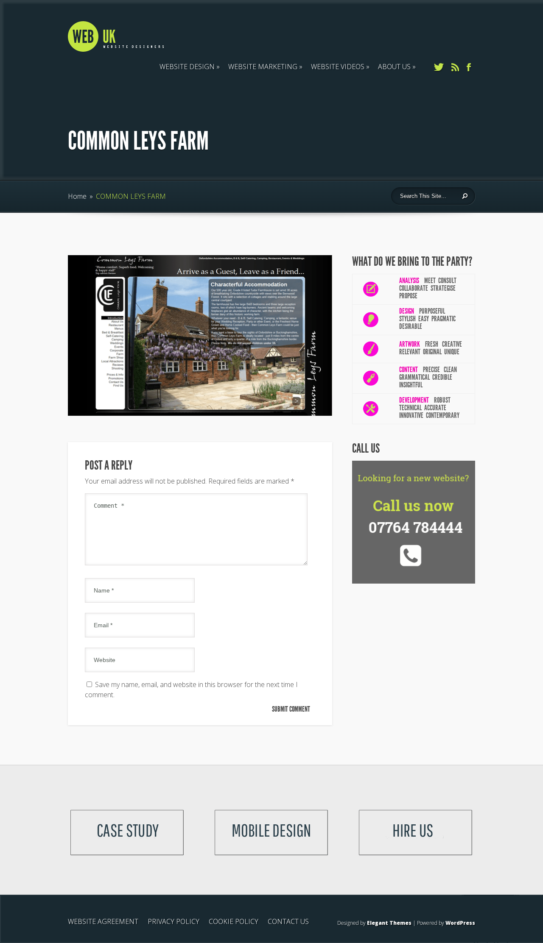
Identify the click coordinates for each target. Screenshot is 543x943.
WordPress (460, 922)
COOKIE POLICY (233, 921)
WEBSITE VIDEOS (337, 66)
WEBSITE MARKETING (262, 66)
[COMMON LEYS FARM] (200, 413)
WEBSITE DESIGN (187, 66)
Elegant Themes (389, 922)
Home (77, 196)
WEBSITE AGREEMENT (103, 921)
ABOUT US (394, 66)
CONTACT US (288, 921)
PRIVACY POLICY (173, 921)
